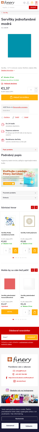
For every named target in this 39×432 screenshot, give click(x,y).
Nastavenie (19, 419)
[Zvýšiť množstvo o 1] (36, 88)
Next (36, 207)
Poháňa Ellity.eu (6, 110)
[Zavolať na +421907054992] (24, 3)
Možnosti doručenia (10, 84)
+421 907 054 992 (21, 374)
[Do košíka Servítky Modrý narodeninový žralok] (15, 250)
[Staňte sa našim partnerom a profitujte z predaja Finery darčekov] (19, 177)
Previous (32, 207)
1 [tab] (13, 257)
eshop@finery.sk (21, 371)
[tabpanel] (10, 233)
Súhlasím (29, 426)
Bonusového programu (20, 107)
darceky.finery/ (21, 381)
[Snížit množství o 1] (9, 252)
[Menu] (36, 2)
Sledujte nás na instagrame (21, 390)
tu (22, 414)
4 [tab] (18, 257)
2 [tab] (15, 257)
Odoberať (31, 337)
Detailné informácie (7, 70)
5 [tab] (20, 257)
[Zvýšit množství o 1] (9, 249)
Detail (9, 312)
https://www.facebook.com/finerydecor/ (21, 378)
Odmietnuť (10, 426)
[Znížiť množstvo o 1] (36, 91)
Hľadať (33, 7)
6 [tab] (22, 257)
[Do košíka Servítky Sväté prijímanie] (35, 250)
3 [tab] (16, 257)
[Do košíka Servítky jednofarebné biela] (35, 312)
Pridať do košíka (21, 97)
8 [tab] (25, 257)
